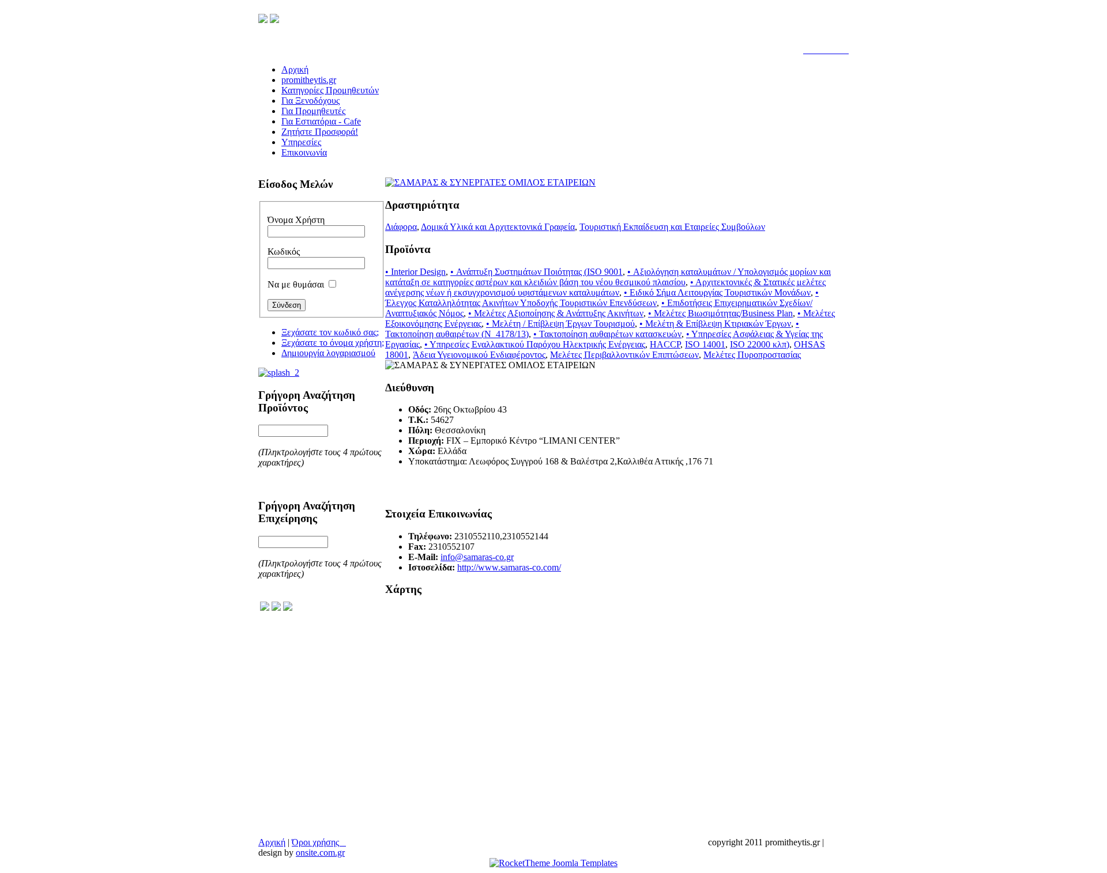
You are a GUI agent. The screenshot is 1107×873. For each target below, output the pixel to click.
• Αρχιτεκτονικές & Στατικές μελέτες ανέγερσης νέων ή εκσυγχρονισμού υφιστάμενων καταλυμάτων (605, 287)
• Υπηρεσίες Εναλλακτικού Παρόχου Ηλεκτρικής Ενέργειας (534, 344)
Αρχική (271, 842)
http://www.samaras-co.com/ (509, 567)
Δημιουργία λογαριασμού (328, 353)
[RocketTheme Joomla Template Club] (553, 863)
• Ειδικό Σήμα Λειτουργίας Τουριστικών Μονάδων (717, 292)
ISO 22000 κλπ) (759, 344)
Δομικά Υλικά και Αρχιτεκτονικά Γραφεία (498, 227)
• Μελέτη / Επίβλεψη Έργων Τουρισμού (560, 323)
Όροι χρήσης (319, 842)
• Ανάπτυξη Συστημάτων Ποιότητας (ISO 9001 (536, 272)
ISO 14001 (705, 344)
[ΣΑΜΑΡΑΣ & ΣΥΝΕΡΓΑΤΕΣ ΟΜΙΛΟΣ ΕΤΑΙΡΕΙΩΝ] (490, 182)
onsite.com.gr (320, 852)
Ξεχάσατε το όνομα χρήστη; (332, 342)
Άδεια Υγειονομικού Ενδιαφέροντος (479, 355)
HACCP (665, 344)
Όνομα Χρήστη (296, 220)
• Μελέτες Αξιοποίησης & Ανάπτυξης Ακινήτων (555, 313)
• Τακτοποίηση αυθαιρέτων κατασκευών (607, 334)
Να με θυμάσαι (296, 284)
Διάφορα (401, 227)
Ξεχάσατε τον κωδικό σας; (330, 332)
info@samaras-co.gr (477, 557)
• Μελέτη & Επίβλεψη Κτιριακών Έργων (715, 323)
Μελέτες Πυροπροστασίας (752, 355)
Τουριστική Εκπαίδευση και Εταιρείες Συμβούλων (672, 227)
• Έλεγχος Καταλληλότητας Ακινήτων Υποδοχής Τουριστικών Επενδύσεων (602, 298)
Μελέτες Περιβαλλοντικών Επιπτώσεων (624, 355)
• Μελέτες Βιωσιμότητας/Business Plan (720, 313)
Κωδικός (284, 251)
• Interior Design (415, 272)
